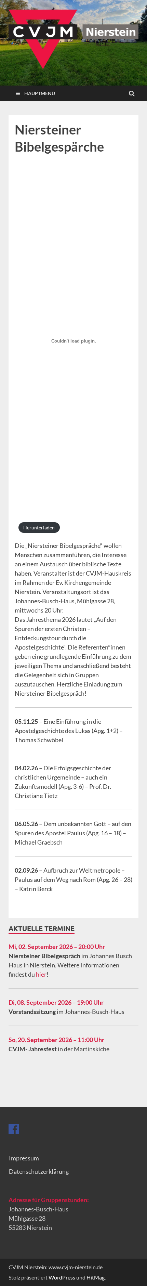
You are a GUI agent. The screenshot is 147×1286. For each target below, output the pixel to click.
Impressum (24, 1158)
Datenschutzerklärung (39, 1171)
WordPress (62, 1277)
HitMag (95, 1277)
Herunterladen (39, 527)
